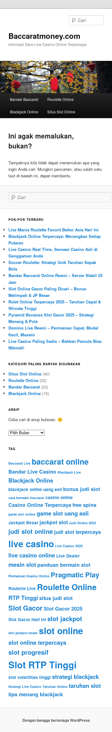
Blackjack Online (24, 111)
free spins (84, 504)
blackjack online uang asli (35, 489)
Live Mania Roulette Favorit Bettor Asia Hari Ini (53, 230)
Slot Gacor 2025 (63, 608)
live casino (31, 543)
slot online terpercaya (37, 643)
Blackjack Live (69, 472)
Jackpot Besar (23, 522)
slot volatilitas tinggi (29, 677)
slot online (61, 630)
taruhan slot (85, 686)
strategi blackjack (75, 677)
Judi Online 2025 (82, 523)
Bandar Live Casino (32, 471)
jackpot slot (54, 522)
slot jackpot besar (23, 632)
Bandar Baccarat (24, 99)
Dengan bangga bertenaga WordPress (56, 720)
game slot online (21, 514)
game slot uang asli (63, 513)
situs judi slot (55, 598)
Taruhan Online (55, 686)
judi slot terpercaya (77, 531)
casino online (59, 497)
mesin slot (22, 565)
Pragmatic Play (75, 575)
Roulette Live (22, 588)
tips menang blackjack (35, 694)
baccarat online (60, 461)
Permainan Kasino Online (28, 576)
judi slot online (30, 531)
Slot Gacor (25, 608)
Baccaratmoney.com (44, 35)
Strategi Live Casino (24, 686)
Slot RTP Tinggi (42, 664)
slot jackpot (64, 618)
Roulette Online (60, 99)
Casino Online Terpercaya (39, 504)
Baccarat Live (19, 463)
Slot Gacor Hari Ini (27, 619)
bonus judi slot (81, 489)
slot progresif (28, 652)
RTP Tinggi (23, 598)
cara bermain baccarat (26, 497)
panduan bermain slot (63, 564)
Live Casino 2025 (69, 545)
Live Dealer (68, 556)
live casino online (31, 555)
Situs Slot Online (61, 111)
